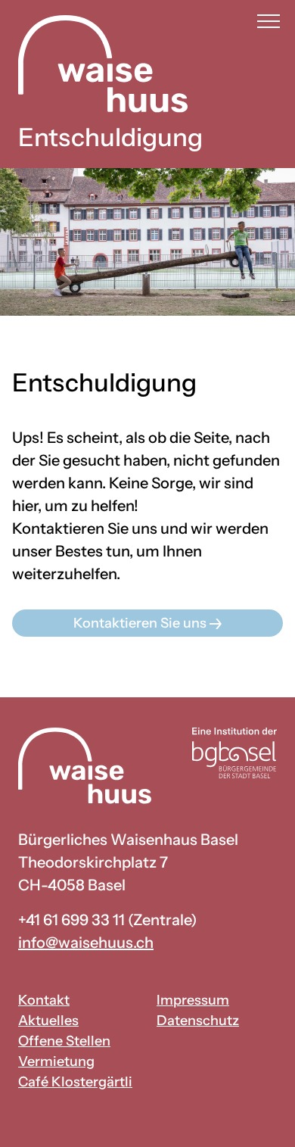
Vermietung (56, 1061)
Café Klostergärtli (75, 1082)
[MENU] (268, 21)
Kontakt (44, 1000)
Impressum (193, 1000)
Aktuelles (48, 1020)
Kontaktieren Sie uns (141, 623)
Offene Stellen (64, 1041)
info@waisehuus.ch (86, 942)
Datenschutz (198, 1020)
